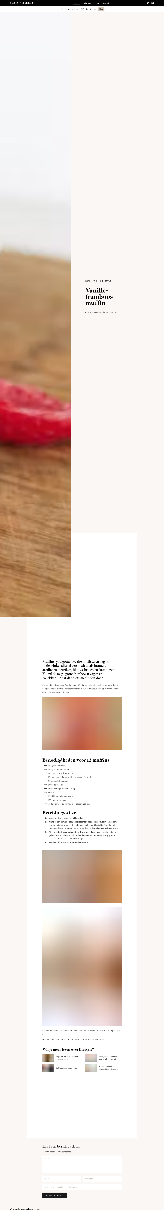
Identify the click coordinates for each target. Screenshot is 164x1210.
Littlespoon (66, 692)
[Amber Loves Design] (23, 3)
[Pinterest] (147, 3)
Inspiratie (91, 281)
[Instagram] (152, 3)
